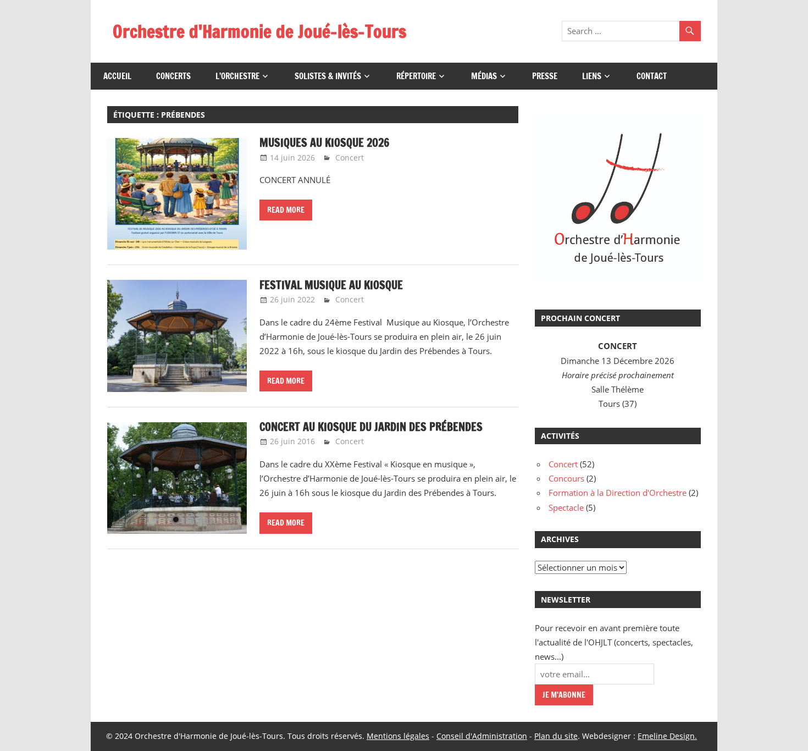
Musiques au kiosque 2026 (324, 143)
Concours (566, 478)
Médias (484, 76)
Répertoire (416, 76)
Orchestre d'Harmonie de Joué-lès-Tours (259, 31)
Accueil (117, 76)
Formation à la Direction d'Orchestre (618, 492)
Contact (652, 76)
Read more (286, 210)
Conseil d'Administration (481, 736)
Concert (349, 157)
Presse (544, 76)
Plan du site (556, 736)
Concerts (173, 76)
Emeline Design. (667, 736)
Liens (591, 76)
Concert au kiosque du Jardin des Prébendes (371, 427)
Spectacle (566, 507)
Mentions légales (398, 736)
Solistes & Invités (328, 76)
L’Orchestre (237, 76)
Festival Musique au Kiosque (331, 285)
